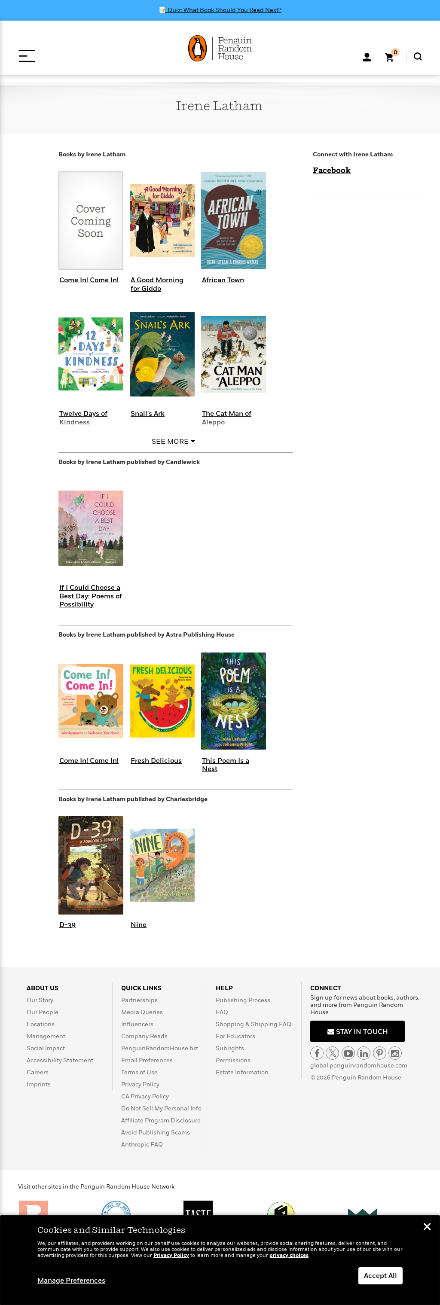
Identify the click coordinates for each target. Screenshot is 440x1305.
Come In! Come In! (89, 280)
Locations (41, 1024)
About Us (42, 988)
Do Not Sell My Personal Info (161, 1108)
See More (170, 441)
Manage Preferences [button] (71, 1280)
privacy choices (289, 1255)
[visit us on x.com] (332, 1053)
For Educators (235, 1036)
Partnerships (139, 1000)
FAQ (222, 1012)
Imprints (39, 1084)
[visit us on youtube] (348, 1053)
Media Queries (142, 1012)
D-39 (67, 925)
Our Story (40, 1000)
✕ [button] (427, 1227)
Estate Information (242, 1072)
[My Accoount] (367, 56)
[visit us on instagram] (395, 1053)
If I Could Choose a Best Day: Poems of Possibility (90, 596)
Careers (38, 1072)
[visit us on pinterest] (379, 1053)
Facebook (332, 171)
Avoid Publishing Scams (155, 1132)
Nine (139, 925)
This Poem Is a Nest (225, 765)
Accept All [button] (380, 1276)
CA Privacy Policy (145, 1096)
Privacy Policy (140, 1084)
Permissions (233, 1060)
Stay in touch (361, 1032)
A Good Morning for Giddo (157, 284)
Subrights (230, 1048)
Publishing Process (243, 1000)
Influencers (137, 1024)
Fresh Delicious (156, 760)
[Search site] (418, 56)
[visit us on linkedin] (363, 1053)
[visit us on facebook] (317, 1053)
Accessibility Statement (60, 1060)
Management (46, 1036)
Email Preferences (147, 1060)
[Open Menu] (27, 56)
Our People (42, 1012)
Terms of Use (139, 1072)
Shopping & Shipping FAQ (253, 1024)
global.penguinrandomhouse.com (358, 1065)
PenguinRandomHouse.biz (159, 1048)
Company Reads (144, 1036)
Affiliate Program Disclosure (161, 1120)
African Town (223, 280)
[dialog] (220, 1260)
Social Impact (46, 1048)
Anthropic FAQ (142, 1144)
